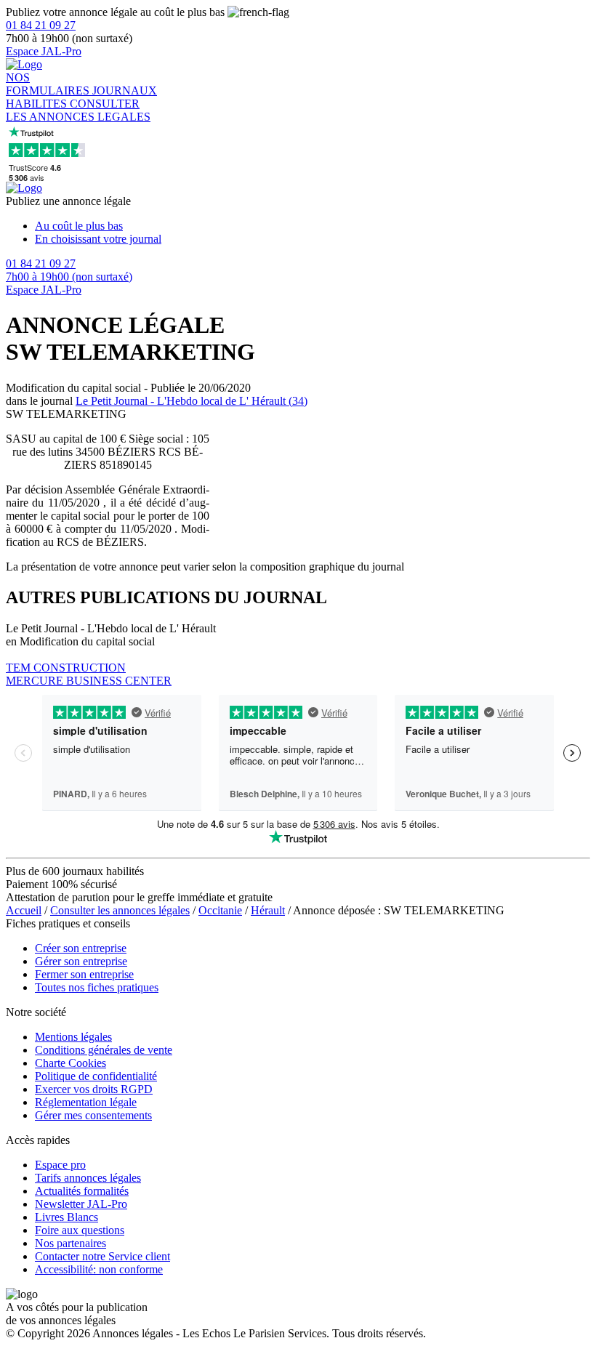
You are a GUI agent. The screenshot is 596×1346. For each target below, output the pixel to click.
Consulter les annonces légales (120, 910)
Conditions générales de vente (103, 1050)
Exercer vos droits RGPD (94, 1089)
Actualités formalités (82, 1191)
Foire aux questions (79, 1230)
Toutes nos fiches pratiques (96, 987)
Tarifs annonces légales (88, 1178)
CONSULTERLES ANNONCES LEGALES (78, 110)
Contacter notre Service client (102, 1256)
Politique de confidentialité (96, 1076)
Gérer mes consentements (93, 1115)
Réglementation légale (86, 1102)
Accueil (23, 910)
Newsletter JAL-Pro (81, 1204)
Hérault (268, 910)
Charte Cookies (70, 1063)
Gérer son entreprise (81, 961)
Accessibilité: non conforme (99, 1269)
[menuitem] (312, 226)
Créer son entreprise (80, 948)
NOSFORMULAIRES (49, 84)
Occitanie (220, 910)
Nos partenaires (70, 1243)
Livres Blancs (66, 1217)
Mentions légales (73, 1037)
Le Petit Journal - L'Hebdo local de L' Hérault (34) (191, 401)
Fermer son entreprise (84, 974)
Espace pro (60, 1164)
